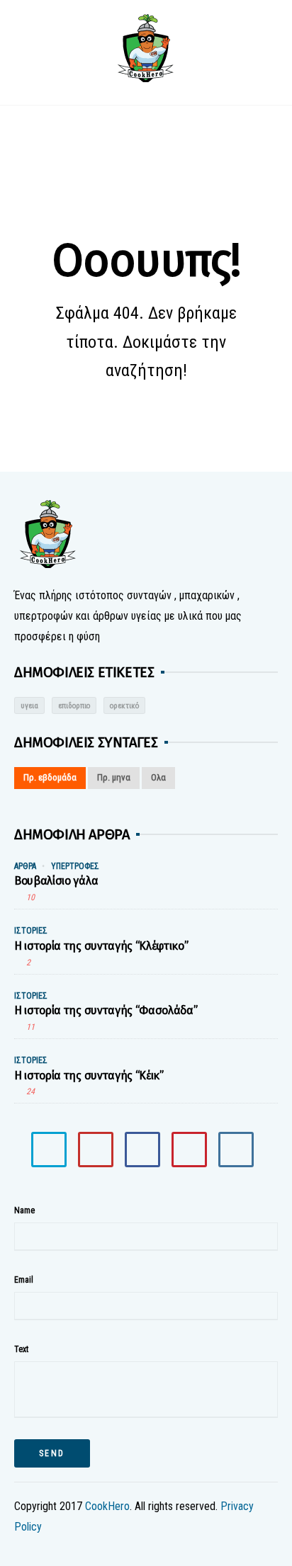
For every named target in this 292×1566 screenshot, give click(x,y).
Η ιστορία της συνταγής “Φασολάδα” (105, 1010)
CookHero (107, 1506)
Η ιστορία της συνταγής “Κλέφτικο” (101, 946)
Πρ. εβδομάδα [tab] (50, 777)
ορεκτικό (124, 705)
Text (21, 1349)
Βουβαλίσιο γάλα (56, 880)
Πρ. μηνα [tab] (113, 777)
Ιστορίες (30, 931)
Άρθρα (25, 866)
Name (24, 1210)
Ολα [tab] (158, 777)
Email (23, 1280)
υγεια (29, 705)
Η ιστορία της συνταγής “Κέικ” (89, 1075)
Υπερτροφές (75, 866)
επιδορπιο (74, 705)
